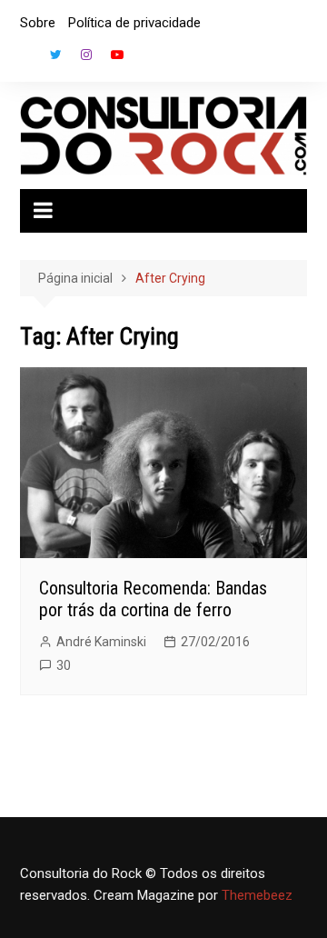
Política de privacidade (134, 23)
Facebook (24, 59)
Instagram (86, 54)
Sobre (37, 23)
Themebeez (257, 895)
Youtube (117, 54)
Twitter (55, 54)
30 (63, 665)
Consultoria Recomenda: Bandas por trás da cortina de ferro (153, 599)
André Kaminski (101, 641)
